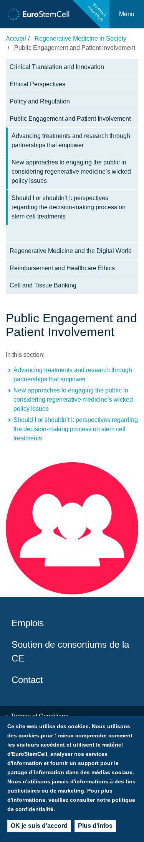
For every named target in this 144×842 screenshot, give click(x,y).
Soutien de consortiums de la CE (70, 651)
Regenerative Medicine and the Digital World (71, 251)
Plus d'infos (95, 825)
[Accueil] (39, 14)
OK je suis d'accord (39, 825)
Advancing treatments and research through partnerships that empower (71, 140)
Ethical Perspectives (37, 84)
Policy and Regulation (40, 101)
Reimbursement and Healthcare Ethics (62, 268)
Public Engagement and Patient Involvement (70, 118)
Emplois (28, 623)
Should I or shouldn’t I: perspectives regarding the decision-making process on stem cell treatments (69, 207)
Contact (27, 680)
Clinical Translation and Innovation (57, 67)
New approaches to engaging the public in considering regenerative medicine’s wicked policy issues (71, 171)
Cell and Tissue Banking (43, 285)
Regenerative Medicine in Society (80, 38)
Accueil (16, 38)
